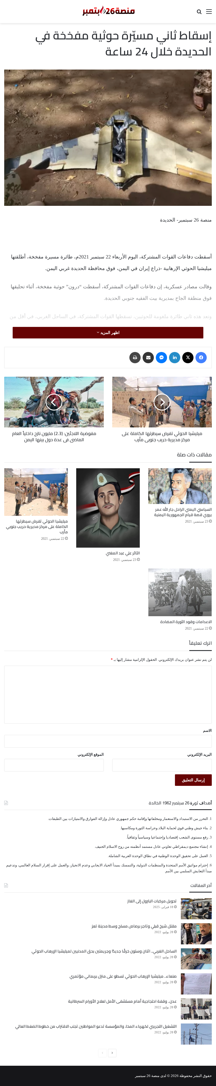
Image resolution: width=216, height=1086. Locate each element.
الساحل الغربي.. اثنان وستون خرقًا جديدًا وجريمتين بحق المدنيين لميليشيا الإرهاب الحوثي (104, 951)
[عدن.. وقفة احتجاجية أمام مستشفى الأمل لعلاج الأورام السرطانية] (196, 1009)
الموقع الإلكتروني (91, 754)
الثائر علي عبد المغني (123, 553)
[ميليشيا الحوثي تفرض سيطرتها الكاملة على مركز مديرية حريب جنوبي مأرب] (36, 492)
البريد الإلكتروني (199, 754)
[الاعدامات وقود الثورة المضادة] (180, 592)
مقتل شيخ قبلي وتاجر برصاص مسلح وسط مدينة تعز (134, 926)
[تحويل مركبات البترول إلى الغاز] (196, 908)
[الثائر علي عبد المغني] (108, 508)
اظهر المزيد (109, 333)
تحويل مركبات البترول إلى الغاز (152, 901)
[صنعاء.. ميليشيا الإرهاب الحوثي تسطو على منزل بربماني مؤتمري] (196, 983)
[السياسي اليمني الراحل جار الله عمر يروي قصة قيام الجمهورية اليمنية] (180, 486)
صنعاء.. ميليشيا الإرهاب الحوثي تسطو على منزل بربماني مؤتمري (123, 976)
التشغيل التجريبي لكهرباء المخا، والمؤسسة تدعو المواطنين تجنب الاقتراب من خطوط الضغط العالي (96, 1026)
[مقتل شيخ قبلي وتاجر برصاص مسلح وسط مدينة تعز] (196, 933)
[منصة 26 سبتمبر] (108, 11)
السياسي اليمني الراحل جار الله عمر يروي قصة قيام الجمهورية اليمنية (183, 512)
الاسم (207, 730)
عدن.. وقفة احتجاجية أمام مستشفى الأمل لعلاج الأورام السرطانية (122, 1001)
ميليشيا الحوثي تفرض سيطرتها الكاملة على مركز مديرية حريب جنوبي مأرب (37, 527)
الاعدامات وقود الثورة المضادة (186, 621)
